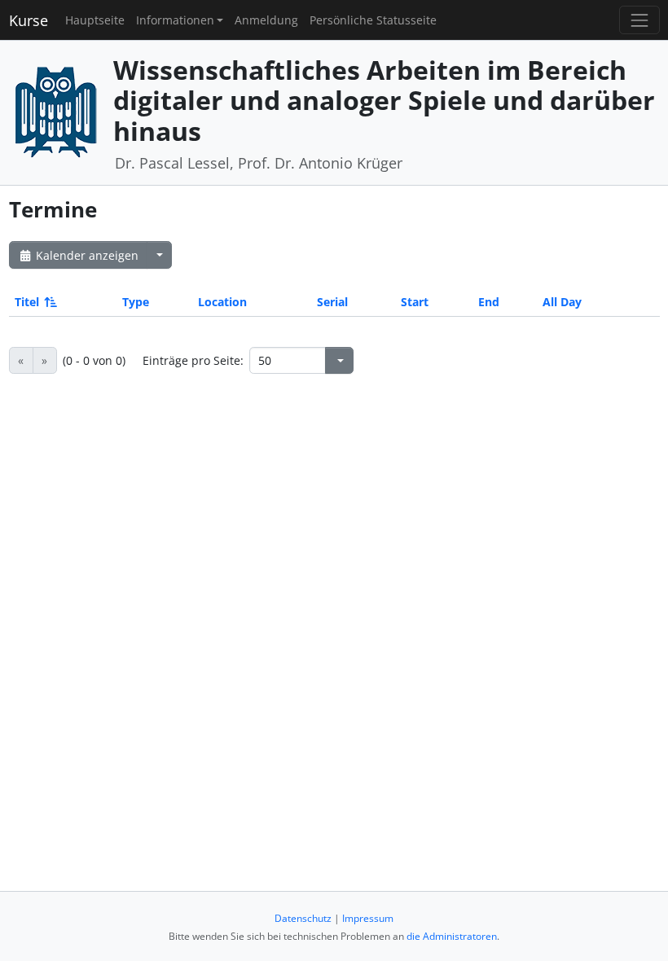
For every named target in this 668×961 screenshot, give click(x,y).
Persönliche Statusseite (373, 20)
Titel (27, 301)
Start (414, 301)
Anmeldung (266, 20)
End (488, 301)
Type (135, 301)
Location (222, 301)
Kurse (28, 20)
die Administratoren (452, 936)
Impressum (367, 918)
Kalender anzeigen (85, 255)
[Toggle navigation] (639, 20)
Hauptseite (95, 20)
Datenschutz (303, 918)
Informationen (175, 20)
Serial (332, 301)
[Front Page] (55, 111)
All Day (562, 301)
